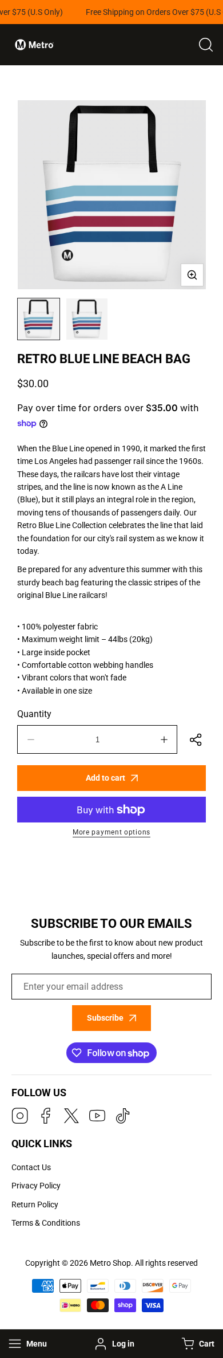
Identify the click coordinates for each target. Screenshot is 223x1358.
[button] (196, 1344)
